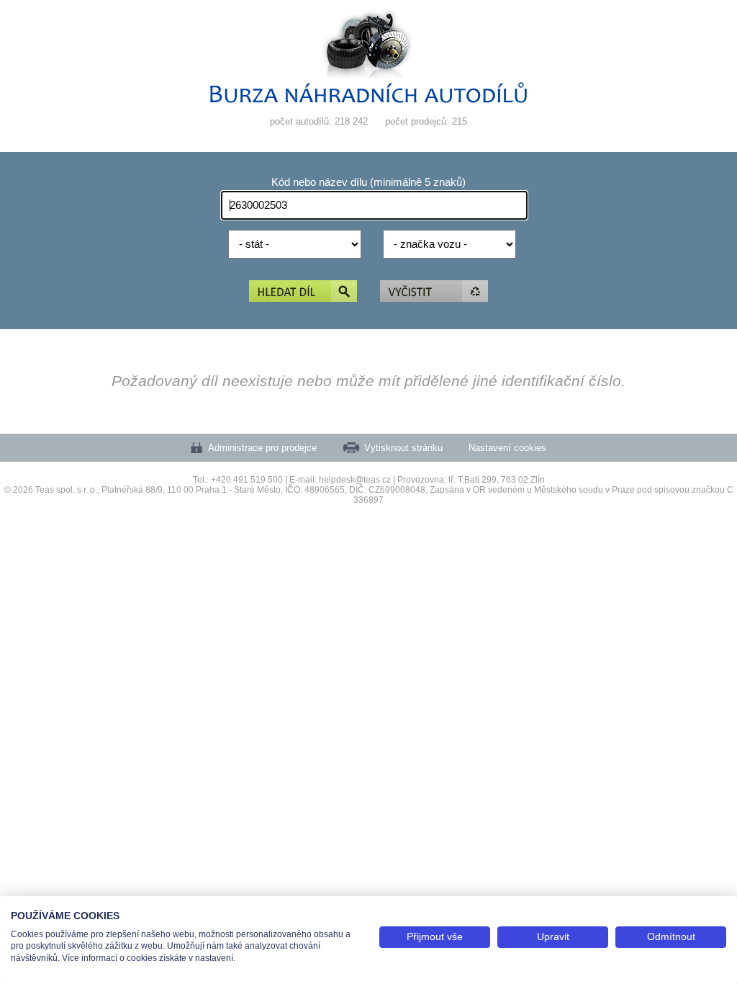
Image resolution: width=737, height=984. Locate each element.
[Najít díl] (303, 292)
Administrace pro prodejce (262, 447)
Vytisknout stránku (403, 447)
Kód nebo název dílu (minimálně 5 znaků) (368, 182)
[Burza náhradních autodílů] (368, 99)
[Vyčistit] (434, 292)
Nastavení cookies (507, 447)
